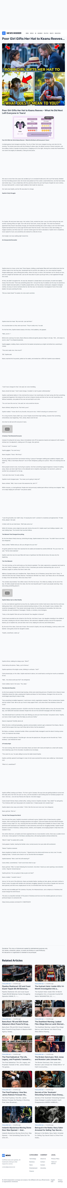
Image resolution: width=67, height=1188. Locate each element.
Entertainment (33, 1168)
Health (51, 33)
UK (35, 33)
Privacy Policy (55, 1158)
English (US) (53, 1180)
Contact (42, 1162)
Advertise (43, 1168)
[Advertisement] (33, 15)
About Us (43, 1158)
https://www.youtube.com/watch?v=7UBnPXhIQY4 (16, 902)
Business (40, 33)
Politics (46, 33)
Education (57, 33)
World (32, 33)
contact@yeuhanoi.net (8, 1167)
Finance (31, 1171)
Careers (42, 1165)
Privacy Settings (60, 1180)
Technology (32, 1158)
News (27, 33)
